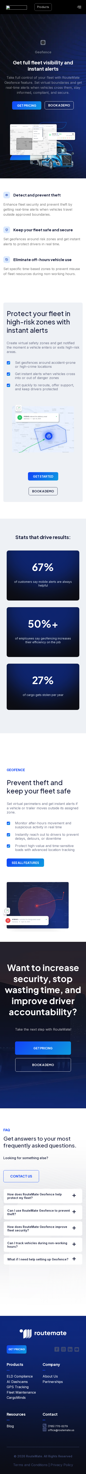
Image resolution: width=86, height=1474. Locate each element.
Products (43, 7)
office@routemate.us (61, 1430)
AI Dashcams (17, 1382)
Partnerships (53, 1382)
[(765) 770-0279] (45, 1426)
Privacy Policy (62, 1465)
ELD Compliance (20, 1376)
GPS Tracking (18, 1387)
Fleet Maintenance (21, 1392)
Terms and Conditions (30, 1465)
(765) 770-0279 (58, 1426)
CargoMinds (16, 1397)
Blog (10, 1426)
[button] (79, 7)
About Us (50, 1376)
